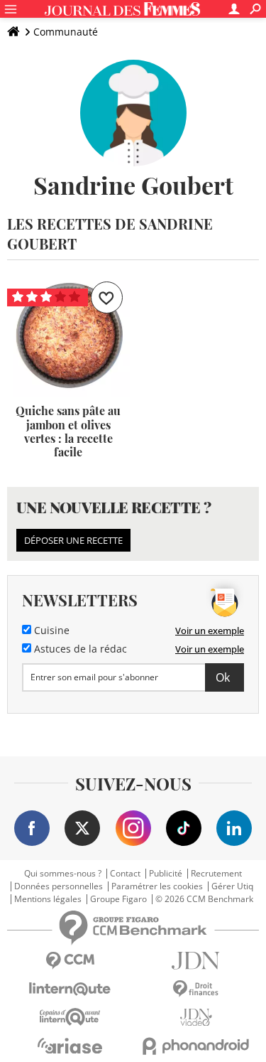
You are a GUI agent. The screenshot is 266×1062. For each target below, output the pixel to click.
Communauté (65, 31)
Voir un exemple (209, 630)
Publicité (165, 874)
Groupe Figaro (118, 899)
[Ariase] (70, 1045)
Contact (125, 874)
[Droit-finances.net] (196, 989)
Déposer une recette (73, 540)
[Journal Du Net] (196, 961)
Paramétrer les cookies (157, 886)
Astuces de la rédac (79, 649)
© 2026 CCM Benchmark (204, 899)
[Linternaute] (70, 989)
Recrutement (216, 874)
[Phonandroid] (196, 1046)
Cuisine (50, 630)
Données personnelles (58, 886)
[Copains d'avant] (70, 1017)
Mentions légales (48, 899)
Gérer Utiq (232, 886)
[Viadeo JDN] (196, 1017)
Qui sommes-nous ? (62, 874)
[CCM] (70, 961)
